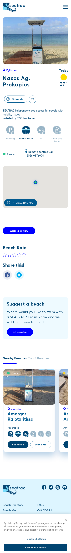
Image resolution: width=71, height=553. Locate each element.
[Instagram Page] (57, 488)
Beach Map (10, 510)
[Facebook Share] (7, 278)
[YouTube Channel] (64, 488)
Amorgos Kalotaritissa (20, 416)
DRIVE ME (40, 444)
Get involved (20, 332)
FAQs (40, 504)
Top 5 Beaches (38, 358)
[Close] (66, 520)
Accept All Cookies (35, 547)
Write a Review (19, 230)
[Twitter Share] (19, 278)
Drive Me (17, 99)
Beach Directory (13, 504)
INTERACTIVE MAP (23, 202)
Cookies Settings (36, 539)
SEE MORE (18, 444)
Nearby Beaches (15, 358)
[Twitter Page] (51, 488)
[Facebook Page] (44, 488)
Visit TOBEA (44, 510)
